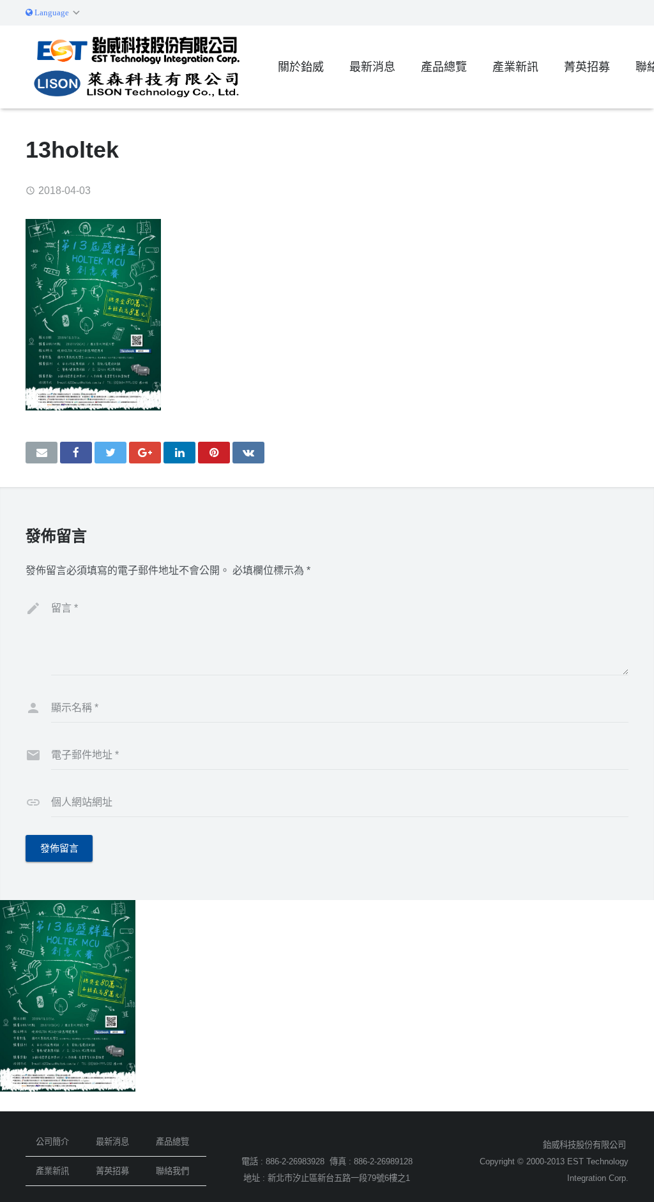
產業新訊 (52, 1171)
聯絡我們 (172, 1171)
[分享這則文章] (76, 452)
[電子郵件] (41, 452)
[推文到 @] (110, 452)
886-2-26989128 (383, 1161)
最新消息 (112, 1141)
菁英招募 (112, 1171)
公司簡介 (52, 1141)
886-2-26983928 (295, 1161)
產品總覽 (172, 1141)
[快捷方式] (214, 452)
